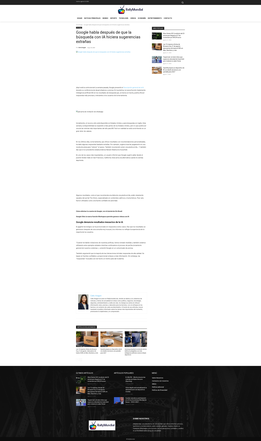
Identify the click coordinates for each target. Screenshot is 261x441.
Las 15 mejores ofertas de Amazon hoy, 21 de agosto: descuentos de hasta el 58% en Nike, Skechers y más (87, 351)
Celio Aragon (82, 47)
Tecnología (79, 25)
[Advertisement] (111, 71)
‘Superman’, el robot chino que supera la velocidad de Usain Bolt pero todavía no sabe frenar (173, 59)
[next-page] (80, 359)
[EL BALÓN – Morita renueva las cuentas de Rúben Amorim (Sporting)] (119, 379)
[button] (182, 2)
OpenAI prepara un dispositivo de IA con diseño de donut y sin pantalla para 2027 (111, 351)
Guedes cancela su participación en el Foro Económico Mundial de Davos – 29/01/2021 (136, 400)
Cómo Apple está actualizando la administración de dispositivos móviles (136, 389)
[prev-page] (77, 359)
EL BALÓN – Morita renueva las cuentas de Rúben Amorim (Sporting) (135, 379)
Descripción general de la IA (133, 87)
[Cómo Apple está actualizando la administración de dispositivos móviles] (119, 390)
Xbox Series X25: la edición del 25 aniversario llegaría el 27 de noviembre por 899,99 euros (173, 35)
